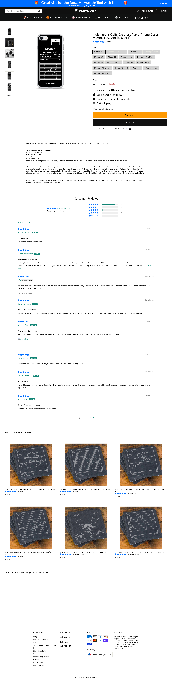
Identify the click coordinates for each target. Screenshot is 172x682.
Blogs (35, 648)
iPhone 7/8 (99, 51)
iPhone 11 (111, 57)
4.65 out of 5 (64, 208)
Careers (36, 659)
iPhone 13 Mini (121, 68)
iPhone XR (98, 57)
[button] (98, 41)
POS (74, 677)
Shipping (96, 109)
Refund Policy (38, 665)
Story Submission (40, 651)
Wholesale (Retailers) (41, 657)
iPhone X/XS (135, 51)
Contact (36, 654)
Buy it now (130, 122)
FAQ (35, 637)
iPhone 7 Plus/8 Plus (117, 51)
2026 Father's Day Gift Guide (44, 645)
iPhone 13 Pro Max (102, 73)
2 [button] (82, 417)
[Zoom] (50, 61)
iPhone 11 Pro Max (145, 57)
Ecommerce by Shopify (89, 677)
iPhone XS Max (151, 51)
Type (95, 47)
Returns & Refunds (40, 639)
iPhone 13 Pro (151, 68)
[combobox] (23, 11)
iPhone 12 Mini (113, 62)
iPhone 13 (136, 68)
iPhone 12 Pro (143, 62)
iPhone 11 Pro (126, 57)
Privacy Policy (38, 662)
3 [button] (86, 417)
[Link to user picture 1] (23, 343)
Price (95, 80)
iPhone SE (98, 62)
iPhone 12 (128, 62)
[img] (23, 229)
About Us (37, 642)
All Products (24, 432)
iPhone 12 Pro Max (102, 68)
